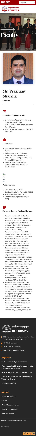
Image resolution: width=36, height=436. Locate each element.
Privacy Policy (5, 427)
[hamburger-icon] (32, 10)
